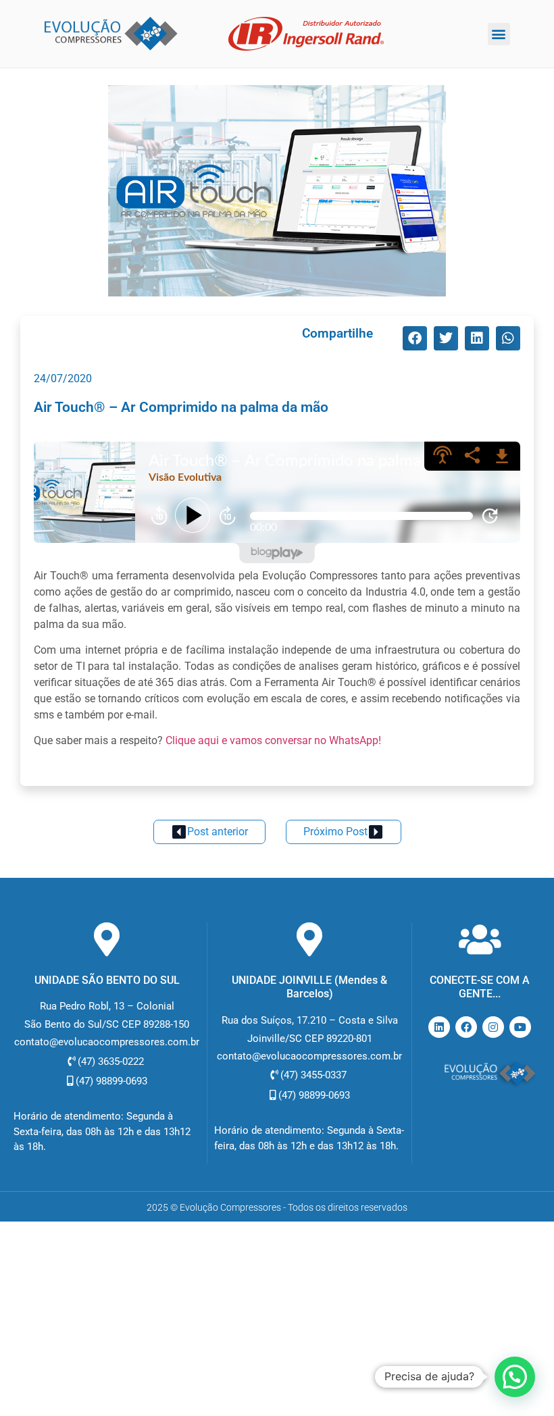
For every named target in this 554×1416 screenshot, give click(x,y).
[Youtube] (520, 1027)
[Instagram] (493, 1027)
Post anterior (217, 831)
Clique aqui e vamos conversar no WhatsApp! (273, 740)
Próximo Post (335, 831)
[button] (499, 34)
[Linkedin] (439, 1027)
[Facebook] (466, 1027)
